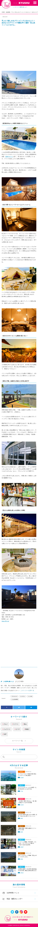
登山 (25, 724)
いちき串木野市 (15, 699)
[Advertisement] (19, 47)
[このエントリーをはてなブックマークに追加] (31, 707)
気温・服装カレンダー (15, 899)
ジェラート (7, 729)
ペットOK (30, 696)
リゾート (15, 724)
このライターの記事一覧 (27, 690)
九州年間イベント (13, 893)
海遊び (27, 729)
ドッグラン (22, 696)
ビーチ (18, 729)
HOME (3, 12)
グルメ (6, 724)
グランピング (14, 696)
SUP (5, 734)
